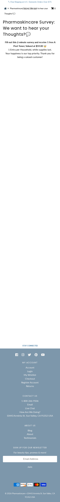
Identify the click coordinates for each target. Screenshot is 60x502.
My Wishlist (30, 374)
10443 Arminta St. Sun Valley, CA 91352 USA (30, 415)
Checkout (30, 378)
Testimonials (30, 437)
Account (30, 367)
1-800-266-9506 (29, 400)
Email (30, 404)
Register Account (30, 382)
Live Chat (30, 408)
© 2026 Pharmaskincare (15, 493)
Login (30, 371)
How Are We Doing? (30, 412)
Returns (30, 386)
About (30, 434)
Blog (30, 430)
